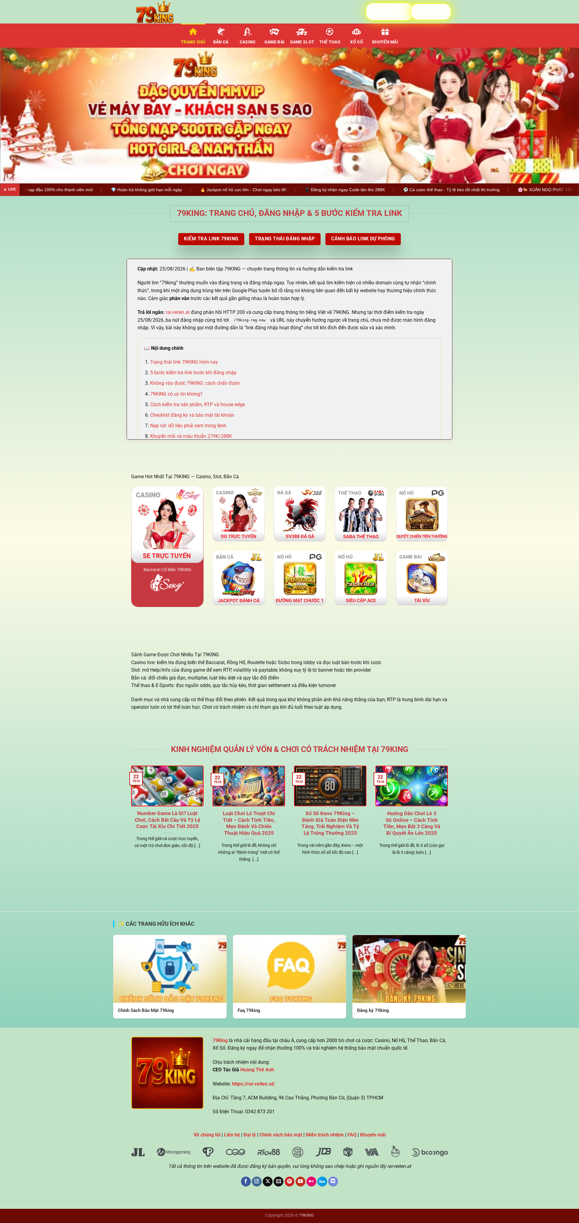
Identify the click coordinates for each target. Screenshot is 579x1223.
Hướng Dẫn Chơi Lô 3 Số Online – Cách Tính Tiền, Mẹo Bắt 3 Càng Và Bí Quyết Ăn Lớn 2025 (411, 823)
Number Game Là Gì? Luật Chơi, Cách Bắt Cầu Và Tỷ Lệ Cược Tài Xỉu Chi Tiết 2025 (167, 820)
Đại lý (250, 1135)
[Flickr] (311, 1182)
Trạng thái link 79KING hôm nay (184, 362)
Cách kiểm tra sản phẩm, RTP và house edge (197, 404)
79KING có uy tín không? (176, 394)
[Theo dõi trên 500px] (322, 1182)
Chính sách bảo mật (280, 1135)
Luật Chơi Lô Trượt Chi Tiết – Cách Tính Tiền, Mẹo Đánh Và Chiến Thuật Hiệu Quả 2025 (249, 823)
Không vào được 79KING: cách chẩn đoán (195, 383)
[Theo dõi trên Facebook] (246, 1182)
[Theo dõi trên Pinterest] (290, 1182)
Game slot (302, 42)
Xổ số (356, 42)
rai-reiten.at (178, 312)
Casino (248, 42)
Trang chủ (193, 42)
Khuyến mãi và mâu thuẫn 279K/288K (191, 436)
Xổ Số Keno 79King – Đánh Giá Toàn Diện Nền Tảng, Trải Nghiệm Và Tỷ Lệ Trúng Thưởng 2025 (330, 823)
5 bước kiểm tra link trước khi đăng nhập (193, 372)
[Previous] (19, 115)
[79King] (161, 12)
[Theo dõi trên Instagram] (257, 1182)
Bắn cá (221, 42)
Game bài (274, 42)
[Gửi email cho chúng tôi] (278, 1182)
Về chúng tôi (207, 1135)
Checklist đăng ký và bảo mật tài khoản (192, 415)
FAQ (351, 1135)
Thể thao (329, 42)
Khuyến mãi (385, 42)
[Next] (559, 115)
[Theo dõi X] (268, 1182)
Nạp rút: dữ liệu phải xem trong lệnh (188, 425)
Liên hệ (232, 1135)
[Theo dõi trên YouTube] (300, 1182)
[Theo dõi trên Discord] (333, 1182)
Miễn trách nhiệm (325, 1135)
